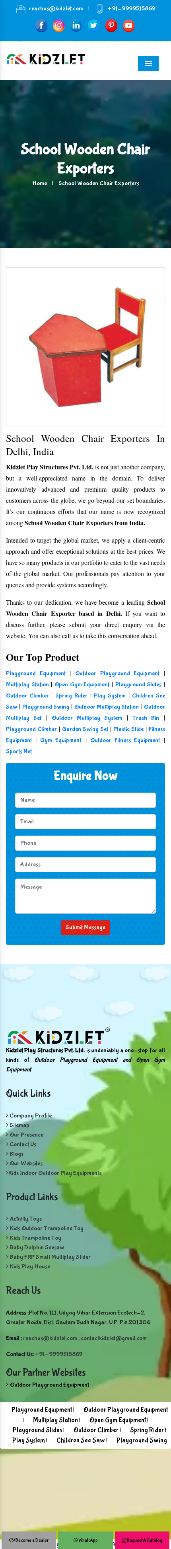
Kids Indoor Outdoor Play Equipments (54, 1173)
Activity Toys (26, 1219)
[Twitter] (94, 25)
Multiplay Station (27, 684)
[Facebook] (41, 25)
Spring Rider (71, 695)
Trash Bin (145, 718)
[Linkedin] (76, 25)
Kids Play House (30, 1266)
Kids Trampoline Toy (35, 1238)
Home (39, 183)
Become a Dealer (32, 1540)
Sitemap (18, 1125)
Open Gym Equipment (81, 684)
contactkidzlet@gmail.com (114, 1338)
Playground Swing (45, 707)
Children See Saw (80, 1440)
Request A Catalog (144, 1540)
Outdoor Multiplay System (87, 718)
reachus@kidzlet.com (56, 8)
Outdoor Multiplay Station (106, 707)
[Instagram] (59, 25)
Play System (110, 695)
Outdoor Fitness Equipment (125, 740)
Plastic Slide (128, 729)
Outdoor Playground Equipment (117, 673)
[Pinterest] (111, 25)
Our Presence (25, 1135)
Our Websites (25, 1163)
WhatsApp (88, 1540)
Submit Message (85, 927)
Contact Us (22, 1144)
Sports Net (19, 751)
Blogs (15, 1154)
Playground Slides (138, 684)
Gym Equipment (60, 740)
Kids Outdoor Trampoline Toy (47, 1228)
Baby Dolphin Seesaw (37, 1247)
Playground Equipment (36, 673)
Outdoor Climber (27, 695)
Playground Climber (31, 729)
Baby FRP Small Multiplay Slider (50, 1257)
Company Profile (30, 1115)
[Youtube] (129, 25)
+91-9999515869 (131, 8)
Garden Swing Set (85, 729)
